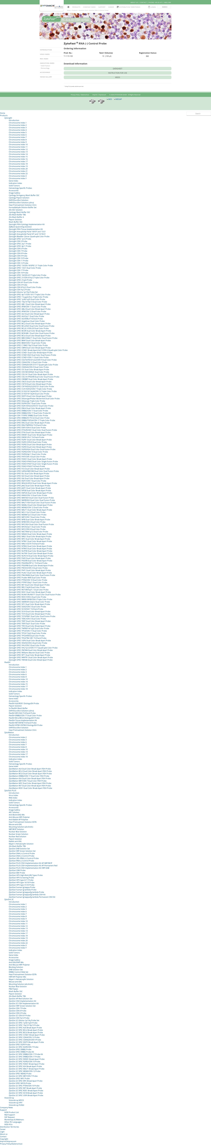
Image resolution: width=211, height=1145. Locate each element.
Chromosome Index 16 (18, 159)
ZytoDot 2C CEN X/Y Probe (19, 1015)
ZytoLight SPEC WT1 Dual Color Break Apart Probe (29, 655)
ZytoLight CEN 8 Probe (18, 253)
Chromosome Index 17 (18, 161)
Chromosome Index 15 (18, 156)
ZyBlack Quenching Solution (20, 227)
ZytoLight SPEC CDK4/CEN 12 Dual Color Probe (28, 362)
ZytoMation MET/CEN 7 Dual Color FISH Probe (27, 781)
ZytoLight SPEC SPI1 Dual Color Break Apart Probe (29, 604)
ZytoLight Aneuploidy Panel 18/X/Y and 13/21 (27, 231)
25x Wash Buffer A (16, 217)
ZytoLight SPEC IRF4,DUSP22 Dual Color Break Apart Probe (33, 483)
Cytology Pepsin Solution (19, 198)
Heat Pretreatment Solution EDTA (22, 822)
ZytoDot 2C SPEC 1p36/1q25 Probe (23, 1023)
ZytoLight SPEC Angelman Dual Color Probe (27, 321)
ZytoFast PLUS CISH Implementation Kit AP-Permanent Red (33, 865)
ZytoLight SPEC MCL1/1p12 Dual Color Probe (27, 512)
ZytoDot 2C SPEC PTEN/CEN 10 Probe (24, 1086)
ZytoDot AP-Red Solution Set (20, 998)
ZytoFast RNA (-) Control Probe (21, 860)
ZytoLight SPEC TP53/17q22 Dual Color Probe (27, 633)
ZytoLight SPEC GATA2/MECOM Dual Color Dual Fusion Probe (34, 471)
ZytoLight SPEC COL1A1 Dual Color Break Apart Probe (31, 374)
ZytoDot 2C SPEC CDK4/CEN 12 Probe (24, 1037)
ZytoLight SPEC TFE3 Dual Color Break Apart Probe (29, 626)
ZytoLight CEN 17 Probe (18, 270)
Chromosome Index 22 (18, 173)
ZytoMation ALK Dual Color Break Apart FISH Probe (30, 769)
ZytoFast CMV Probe (17, 870)
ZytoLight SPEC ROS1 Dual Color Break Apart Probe (30, 592)
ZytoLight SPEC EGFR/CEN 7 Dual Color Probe (27, 403)
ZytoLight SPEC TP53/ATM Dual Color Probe (26, 635)
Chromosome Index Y (18, 178)
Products (4, 115)
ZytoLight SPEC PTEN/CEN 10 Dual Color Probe (28, 580)
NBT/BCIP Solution (16, 829)
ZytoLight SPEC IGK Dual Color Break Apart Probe (29, 478)
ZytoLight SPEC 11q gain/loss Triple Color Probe (28, 297)
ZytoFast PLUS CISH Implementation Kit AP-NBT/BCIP (30, 863)
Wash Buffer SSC (16, 222)
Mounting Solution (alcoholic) (21, 827)
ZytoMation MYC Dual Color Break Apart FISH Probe (30, 783)
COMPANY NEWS (89, 7)
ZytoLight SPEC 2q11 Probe (20, 244)
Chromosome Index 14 (18, 154)
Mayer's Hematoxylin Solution (21, 844)
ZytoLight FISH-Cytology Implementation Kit (27, 224)
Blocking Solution (16, 967)
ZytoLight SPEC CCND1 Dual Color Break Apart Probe (30, 352)
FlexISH (7, 662)
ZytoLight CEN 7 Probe (18, 251)
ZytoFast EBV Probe (17, 873)
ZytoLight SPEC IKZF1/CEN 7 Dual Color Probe (27, 481)
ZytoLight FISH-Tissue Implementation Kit (26, 229)
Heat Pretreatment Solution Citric (23, 205)
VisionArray (9, 1098)
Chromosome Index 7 (18, 137)
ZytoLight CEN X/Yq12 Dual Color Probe (25, 287)
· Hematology (44, 68)
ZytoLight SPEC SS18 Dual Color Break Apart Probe (29, 611)
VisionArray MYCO (16, 1100)
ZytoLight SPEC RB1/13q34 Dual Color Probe (27, 587)
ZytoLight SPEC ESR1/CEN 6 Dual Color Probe (27, 427)
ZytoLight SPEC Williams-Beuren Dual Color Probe (29, 652)
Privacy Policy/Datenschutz (11, 1144)
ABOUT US (134, 2)
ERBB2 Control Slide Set (18, 972)
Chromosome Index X (18, 176)
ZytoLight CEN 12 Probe (18, 263)
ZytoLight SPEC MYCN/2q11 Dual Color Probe (27, 527)
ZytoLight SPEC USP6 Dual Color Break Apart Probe (30, 640)
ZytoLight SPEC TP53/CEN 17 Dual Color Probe (28, 631)
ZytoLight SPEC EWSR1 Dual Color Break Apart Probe (30, 435)
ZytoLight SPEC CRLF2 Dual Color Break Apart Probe (30, 381)
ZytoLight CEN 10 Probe (18, 258)
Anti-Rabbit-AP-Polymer (18, 819)
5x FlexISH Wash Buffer (18, 708)
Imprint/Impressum (8, 1141)
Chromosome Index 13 (18, 152)
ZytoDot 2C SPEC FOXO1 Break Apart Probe (26, 1064)
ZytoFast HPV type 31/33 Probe (21, 885)
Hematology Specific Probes (20, 188)
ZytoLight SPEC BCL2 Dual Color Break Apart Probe (30, 323)
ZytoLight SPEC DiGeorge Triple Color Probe (27, 401)
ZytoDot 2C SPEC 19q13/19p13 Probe (24, 1025)
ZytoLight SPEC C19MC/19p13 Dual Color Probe (28, 345)
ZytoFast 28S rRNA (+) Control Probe (24, 858)
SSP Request (9, 1117)
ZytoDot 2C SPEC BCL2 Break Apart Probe (26, 1030)
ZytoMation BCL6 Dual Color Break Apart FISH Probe (30, 773)
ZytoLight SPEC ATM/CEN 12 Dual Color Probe (27, 311)
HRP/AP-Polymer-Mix (17, 977)
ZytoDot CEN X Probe (17, 1013)
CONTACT (143, 2)
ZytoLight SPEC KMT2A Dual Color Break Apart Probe (30, 493)
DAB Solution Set (16, 969)
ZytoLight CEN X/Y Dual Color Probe (23, 282)
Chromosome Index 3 (18, 127)
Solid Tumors (14, 185)
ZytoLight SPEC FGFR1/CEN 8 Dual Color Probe (28, 442)
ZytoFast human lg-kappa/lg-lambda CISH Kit (27, 894)
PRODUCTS (76, 7)
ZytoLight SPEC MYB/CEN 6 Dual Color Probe (27, 522)
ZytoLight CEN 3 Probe (18, 241)
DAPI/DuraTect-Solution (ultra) (21, 202)
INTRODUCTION (46, 50)
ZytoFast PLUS (10, 790)
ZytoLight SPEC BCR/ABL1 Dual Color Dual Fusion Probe (32, 333)
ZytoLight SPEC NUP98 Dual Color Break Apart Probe (30, 551)
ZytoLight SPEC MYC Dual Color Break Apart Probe (29, 539)
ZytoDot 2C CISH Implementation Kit (24, 1003)
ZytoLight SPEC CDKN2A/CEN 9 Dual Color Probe (29, 367)
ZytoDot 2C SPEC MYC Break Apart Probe (25, 1081)
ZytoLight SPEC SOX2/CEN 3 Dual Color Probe (27, 606)
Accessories (14, 190)
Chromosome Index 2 (18, 125)
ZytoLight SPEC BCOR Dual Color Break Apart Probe (30, 331)
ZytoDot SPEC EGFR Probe (19, 1044)
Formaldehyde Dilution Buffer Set (22, 207)
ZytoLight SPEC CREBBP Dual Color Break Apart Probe (31, 379)
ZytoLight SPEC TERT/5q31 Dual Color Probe (27, 623)
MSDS (117, 77)
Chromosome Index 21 (18, 171)
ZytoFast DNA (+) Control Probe (22, 853)
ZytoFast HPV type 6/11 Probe (21, 880)
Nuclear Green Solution (18, 834)
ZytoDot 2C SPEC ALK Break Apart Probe (25, 1027)
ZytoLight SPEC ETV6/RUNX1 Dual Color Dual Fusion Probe (33, 430)
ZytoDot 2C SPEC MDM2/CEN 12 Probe (24, 1071)
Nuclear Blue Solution (18, 831)
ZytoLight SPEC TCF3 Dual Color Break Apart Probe (29, 614)
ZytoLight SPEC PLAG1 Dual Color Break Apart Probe (30, 573)
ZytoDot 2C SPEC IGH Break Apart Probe (25, 1066)
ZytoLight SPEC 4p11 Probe (20, 246)
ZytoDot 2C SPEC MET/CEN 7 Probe (23, 1076)
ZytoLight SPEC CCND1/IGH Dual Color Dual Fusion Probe (32, 355)
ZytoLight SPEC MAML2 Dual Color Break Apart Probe (31, 505)
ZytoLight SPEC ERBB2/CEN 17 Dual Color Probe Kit (30, 413)
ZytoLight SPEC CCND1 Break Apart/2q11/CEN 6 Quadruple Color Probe (38, 350)
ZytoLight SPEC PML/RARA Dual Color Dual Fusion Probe (32, 575)
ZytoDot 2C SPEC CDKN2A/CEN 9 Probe (25, 1040)
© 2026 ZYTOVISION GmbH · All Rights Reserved (124, 95)
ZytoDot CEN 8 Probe (17, 1011)
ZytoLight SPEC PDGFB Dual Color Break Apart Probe (30, 560)
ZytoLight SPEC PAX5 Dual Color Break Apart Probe (30, 558)
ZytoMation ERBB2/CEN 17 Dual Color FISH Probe (29, 776)
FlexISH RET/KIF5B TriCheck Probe (22, 723)
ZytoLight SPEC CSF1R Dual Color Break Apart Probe (30, 384)
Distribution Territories (9, 1127)
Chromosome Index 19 (18, 166)
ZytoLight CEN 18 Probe (18, 273)
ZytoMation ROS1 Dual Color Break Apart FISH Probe (30, 788)
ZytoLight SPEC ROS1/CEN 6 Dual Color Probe (27, 597)
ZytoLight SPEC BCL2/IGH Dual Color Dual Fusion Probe (31, 326)
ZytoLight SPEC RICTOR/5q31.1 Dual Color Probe (28, 590)
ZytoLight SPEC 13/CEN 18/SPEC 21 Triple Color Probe (31, 265)
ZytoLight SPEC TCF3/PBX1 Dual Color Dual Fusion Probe (32, 616)
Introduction (14, 120)
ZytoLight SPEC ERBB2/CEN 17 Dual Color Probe (28, 410)
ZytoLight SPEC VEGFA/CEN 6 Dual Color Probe (28, 643)
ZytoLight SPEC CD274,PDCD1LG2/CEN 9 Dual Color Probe (33, 360)
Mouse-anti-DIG (15, 824)
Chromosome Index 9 (18, 142)
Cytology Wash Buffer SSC (19, 212)
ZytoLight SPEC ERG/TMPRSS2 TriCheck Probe (27, 425)
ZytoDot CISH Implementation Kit (22, 1001)
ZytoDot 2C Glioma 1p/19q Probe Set (24, 1020)
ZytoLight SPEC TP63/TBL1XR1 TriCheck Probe (27, 638)
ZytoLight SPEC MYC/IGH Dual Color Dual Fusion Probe (31, 524)
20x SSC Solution (16, 210)
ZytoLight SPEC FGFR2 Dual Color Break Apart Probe (30, 444)
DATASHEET (117, 68)
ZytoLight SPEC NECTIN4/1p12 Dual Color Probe (28, 531)
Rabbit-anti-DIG (15, 841)
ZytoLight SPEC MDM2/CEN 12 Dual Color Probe (28, 507)
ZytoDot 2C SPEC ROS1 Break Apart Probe (26, 1090)
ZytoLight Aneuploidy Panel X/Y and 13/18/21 (27, 234)
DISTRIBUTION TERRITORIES (129, 7)
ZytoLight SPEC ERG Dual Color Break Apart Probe (29, 423)
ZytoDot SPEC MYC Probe (19, 1078)
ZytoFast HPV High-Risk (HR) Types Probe (26, 875)
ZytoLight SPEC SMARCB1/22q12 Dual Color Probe (29, 602)
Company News (6, 1107)
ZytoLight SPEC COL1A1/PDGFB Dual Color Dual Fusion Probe (34, 377)
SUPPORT (101, 7)
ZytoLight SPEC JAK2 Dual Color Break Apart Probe (29, 485)
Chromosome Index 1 (18, 123)
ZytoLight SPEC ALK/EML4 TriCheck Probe (26, 319)
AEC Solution (14, 812)
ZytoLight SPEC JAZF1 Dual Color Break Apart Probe (30, 488)
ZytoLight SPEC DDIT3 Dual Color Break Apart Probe (30, 396)
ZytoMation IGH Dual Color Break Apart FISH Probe (30, 778)
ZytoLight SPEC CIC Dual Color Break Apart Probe (29, 369)
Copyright (4, 1139)
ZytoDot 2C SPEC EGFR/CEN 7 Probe (23, 1047)
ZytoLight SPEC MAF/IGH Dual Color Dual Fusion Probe (31, 498)
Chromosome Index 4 (18, 130)
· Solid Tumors (45, 66)
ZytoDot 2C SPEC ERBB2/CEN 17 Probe (24, 1056)
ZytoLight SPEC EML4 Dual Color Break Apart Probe (30, 408)
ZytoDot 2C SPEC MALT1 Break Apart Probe (26, 1069)
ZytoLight (8, 118)
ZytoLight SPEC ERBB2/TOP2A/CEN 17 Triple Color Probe (32, 420)
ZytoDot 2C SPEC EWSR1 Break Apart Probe (27, 1059)
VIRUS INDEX (45, 54)
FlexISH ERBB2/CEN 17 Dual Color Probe (25, 715)
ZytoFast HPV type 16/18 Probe (21, 882)
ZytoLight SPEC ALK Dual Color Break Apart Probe (29, 314)
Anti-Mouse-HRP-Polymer (19, 817)
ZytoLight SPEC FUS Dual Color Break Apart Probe (29, 469)
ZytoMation (9, 732)
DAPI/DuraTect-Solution (18, 200)
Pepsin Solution (15, 219)
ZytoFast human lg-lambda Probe (22, 890)
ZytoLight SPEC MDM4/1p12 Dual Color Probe (27, 514)
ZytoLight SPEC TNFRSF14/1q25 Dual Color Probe (29, 628)
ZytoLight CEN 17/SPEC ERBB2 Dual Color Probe (28, 415)
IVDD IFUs (8, 1124)
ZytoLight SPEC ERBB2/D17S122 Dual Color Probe (29, 418)
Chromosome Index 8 (18, 139)
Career (3, 1129)
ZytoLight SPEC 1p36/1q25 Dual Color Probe (27, 299)
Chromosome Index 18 (18, 164)
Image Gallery (14, 193)
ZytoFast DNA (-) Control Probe (21, 856)
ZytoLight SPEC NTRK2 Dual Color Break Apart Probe (30, 546)
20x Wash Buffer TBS (17, 214)
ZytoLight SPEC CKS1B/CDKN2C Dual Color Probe (29, 372)
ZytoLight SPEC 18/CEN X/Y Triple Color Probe (27, 275)
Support (3, 1110)
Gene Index (13, 181)
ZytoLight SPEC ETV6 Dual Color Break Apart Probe (30, 432)
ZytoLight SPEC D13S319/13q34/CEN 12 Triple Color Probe (33, 391)
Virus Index (13, 795)
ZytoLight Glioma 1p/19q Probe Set (23, 292)
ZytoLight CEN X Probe (18, 285)
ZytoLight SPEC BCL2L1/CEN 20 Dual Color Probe (29, 328)
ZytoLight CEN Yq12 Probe (19, 289)
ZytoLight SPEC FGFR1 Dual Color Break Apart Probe (30, 439)
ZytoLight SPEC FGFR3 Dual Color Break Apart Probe (30, 447)
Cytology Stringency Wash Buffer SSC (24, 195)
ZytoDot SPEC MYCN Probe (20, 1083)
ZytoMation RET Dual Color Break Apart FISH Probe (30, 785)
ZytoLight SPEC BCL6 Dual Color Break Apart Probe (30, 335)
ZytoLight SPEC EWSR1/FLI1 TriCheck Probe (26, 437)
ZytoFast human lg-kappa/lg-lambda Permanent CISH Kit (32, 897)
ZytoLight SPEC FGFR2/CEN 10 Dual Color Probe (28, 452)
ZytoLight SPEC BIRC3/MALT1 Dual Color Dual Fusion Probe (33, 338)
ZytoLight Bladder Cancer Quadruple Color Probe (29, 236)
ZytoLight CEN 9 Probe (18, 256)
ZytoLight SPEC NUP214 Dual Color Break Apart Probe (31, 556)
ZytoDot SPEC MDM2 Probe (20, 1073)
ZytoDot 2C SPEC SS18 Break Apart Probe (26, 1093)
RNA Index (13, 798)
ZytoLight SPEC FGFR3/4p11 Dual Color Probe (27, 454)
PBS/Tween (13, 989)
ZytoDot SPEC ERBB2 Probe (20, 1049)
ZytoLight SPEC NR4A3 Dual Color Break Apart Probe (30, 534)
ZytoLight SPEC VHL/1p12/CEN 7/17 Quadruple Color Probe (33, 648)
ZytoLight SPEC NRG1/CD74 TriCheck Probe (26, 544)
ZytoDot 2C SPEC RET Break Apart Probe (25, 1088)
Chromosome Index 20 (18, 168)
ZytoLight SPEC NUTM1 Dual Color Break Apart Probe (31, 553)
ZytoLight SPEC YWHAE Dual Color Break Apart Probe (31, 660)
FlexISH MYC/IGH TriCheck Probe (22, 713)
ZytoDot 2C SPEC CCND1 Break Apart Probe (27, 1035)
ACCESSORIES (45, 72)
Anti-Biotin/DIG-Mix (17, 815)
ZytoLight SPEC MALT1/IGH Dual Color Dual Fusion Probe (32, 502)
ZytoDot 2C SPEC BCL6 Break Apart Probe (26, 1032)
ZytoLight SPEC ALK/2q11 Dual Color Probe (26, 316)
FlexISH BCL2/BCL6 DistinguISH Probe (24, 718)
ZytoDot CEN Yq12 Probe (19, 1018)
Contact (3, 1136)
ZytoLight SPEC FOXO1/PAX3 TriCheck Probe (27, 466)
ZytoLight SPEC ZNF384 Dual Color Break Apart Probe (31, 650)
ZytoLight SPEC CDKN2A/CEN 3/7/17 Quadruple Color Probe (33, 364)
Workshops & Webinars (14, 1119)
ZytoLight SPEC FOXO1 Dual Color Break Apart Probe (30, 459)
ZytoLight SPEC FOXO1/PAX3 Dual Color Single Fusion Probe (33, 461)
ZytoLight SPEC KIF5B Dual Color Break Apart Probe (30, 490)
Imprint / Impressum (99, 95)
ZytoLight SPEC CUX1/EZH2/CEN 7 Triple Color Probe (30, 389)
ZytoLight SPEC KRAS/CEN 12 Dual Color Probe (28, 495)
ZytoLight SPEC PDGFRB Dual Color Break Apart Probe (31, 565)
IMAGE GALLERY (46, 77)
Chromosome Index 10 (18, 144)
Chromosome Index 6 (18, 135)
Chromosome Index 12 (18, 149)
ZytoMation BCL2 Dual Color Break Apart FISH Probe (30, 771)
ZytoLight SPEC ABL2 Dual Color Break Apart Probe (30, 309)
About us (3, 1134)
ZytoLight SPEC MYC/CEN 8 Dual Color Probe (27, 529)
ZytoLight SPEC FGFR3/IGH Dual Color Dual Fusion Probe (32, 449)
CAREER (111, 7)
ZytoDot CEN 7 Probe (17, 1008)
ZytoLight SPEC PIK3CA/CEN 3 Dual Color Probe (28, 568)
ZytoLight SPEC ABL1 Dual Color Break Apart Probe (30, 304)
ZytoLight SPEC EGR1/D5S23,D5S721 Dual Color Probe (31, 406)
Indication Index (15, 183)
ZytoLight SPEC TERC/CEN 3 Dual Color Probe (27, 619)
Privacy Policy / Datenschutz (80, 95)
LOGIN (153, 7)
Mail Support (9, 1115)
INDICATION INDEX (47, 63)
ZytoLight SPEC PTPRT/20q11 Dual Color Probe (28, 582)
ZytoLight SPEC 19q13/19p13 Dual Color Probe (28, 302)
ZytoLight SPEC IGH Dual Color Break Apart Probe (29, 476)
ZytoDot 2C (9, 899)
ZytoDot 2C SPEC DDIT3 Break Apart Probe (26, 1042)
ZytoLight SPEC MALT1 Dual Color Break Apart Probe (30, 510)
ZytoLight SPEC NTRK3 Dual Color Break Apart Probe (30, 548)
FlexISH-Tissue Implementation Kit (23, 720)
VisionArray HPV (15, 1102)
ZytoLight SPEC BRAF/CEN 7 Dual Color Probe (27, 343)
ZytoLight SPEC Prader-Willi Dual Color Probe (27, 577)
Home (2, 113)
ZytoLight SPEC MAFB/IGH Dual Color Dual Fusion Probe (32, 500)
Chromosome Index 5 (18, 132)
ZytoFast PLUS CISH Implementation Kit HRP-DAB (29, 868)
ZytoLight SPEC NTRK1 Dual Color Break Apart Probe (30, 541)
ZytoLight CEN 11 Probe (18, 260)
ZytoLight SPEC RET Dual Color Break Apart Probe (29, 585)
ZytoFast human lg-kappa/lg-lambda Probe (26, 892)
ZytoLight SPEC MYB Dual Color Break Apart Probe (29, 519)
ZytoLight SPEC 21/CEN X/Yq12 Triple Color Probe (29, 277)
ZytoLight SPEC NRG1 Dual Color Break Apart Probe (30, 536)
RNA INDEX (44, 59)
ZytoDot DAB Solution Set (19, 848)
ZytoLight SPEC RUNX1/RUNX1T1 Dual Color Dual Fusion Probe (35, 594)
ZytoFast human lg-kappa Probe (22, 887)
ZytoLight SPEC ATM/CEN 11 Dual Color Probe (27, 306)
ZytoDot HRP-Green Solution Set (22, 851)
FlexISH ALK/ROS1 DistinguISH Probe (24, 703)
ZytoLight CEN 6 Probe (18, 248)
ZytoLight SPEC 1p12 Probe (20, 239)
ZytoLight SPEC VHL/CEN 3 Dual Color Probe (27, 645)
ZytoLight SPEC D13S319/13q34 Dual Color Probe (29, 394)
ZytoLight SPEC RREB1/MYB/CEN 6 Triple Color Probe (30, 599)
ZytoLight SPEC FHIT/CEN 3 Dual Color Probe (27, 456)
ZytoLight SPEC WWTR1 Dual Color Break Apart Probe (31, 657)
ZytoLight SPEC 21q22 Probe (20, 280)
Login (2, 1131)
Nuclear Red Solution (17, 836)
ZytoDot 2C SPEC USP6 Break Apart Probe (26, 1095)
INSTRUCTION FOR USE (117, 73)
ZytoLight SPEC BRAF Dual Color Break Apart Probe (30, 340)
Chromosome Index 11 (18, 147)
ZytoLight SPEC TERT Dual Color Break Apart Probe (30, 621)
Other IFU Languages (13, 1122)
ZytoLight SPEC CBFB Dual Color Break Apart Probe (30, 348)
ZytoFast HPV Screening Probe (21, 877)
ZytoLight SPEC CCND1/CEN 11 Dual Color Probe (29, 357)
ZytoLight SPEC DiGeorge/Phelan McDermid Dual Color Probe (34, 398)
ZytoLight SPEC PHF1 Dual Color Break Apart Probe (30, 570)
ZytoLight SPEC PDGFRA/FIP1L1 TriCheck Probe (28, 563)
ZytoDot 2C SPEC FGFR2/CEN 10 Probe (24, 1061)
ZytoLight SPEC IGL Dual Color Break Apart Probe (29, 473)
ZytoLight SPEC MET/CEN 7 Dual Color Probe (27, 517)
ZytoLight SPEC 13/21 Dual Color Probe (25, 268)
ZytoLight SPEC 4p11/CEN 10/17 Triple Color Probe (29, 294)
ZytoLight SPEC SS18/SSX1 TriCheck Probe (26, 609)
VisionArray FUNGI (16, 1105)
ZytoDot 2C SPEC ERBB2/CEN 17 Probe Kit (26, 1054)
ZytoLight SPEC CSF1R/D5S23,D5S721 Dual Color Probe (31, 386)
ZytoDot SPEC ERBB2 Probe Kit (21, 1052)
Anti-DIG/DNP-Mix (16, 962)
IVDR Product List (11, 1112)
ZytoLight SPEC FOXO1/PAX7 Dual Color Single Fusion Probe (33, 464)
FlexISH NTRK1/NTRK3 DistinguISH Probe (25, 725)
